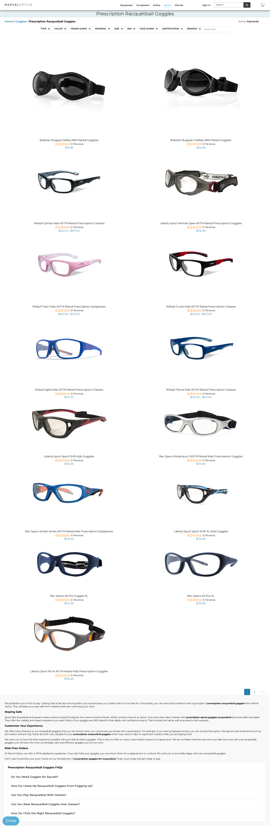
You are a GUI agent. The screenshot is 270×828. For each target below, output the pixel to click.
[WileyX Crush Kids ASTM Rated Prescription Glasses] (201, 242)
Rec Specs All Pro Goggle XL (69, 595)
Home (9, 21)
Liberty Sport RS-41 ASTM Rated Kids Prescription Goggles (69, 671)
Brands (192, 28)
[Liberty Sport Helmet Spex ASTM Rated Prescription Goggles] (201, 169)
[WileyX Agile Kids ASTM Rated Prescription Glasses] (69, 326)
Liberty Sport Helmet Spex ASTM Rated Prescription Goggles (201, 223)
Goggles (21, 21)
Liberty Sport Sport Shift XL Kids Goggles (201, 531)
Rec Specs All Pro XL (201, 595)
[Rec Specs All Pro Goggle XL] (69, 551)
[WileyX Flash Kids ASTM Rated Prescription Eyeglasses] (69, 242)
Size (116, 28)
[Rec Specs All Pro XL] (201, 550)
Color (58, 28)
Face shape (147, 28)
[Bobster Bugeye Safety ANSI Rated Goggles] (69, 47)
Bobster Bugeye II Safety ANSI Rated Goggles (200, 140)
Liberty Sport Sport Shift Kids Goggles (69, 456)
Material (100, 28)
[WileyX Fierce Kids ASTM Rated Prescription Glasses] (201, 325)
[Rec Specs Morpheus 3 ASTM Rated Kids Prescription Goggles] (201, 410)
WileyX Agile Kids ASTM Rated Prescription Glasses (69, 389)
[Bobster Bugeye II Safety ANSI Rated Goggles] (201, 47)
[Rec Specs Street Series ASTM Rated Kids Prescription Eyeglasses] (69, 475)
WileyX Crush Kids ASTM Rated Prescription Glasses (201, 306)
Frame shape (79, 28)
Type (43, 28)
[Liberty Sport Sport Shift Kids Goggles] (69, 409)
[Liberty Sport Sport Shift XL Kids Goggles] (201, 477)
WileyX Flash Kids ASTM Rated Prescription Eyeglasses (69, 306)
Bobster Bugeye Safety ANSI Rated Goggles (69, 140)
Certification (170, 28)
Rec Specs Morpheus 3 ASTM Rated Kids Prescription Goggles (201, 456)
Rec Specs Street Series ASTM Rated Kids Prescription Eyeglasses (69, 531)
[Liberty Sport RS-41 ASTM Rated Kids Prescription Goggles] (69, 615)
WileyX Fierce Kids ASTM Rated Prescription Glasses (201, 389)
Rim (129, 28)
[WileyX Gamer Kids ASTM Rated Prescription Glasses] (69, 159)
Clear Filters (210, 29)
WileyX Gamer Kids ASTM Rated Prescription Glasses (69, 223)
